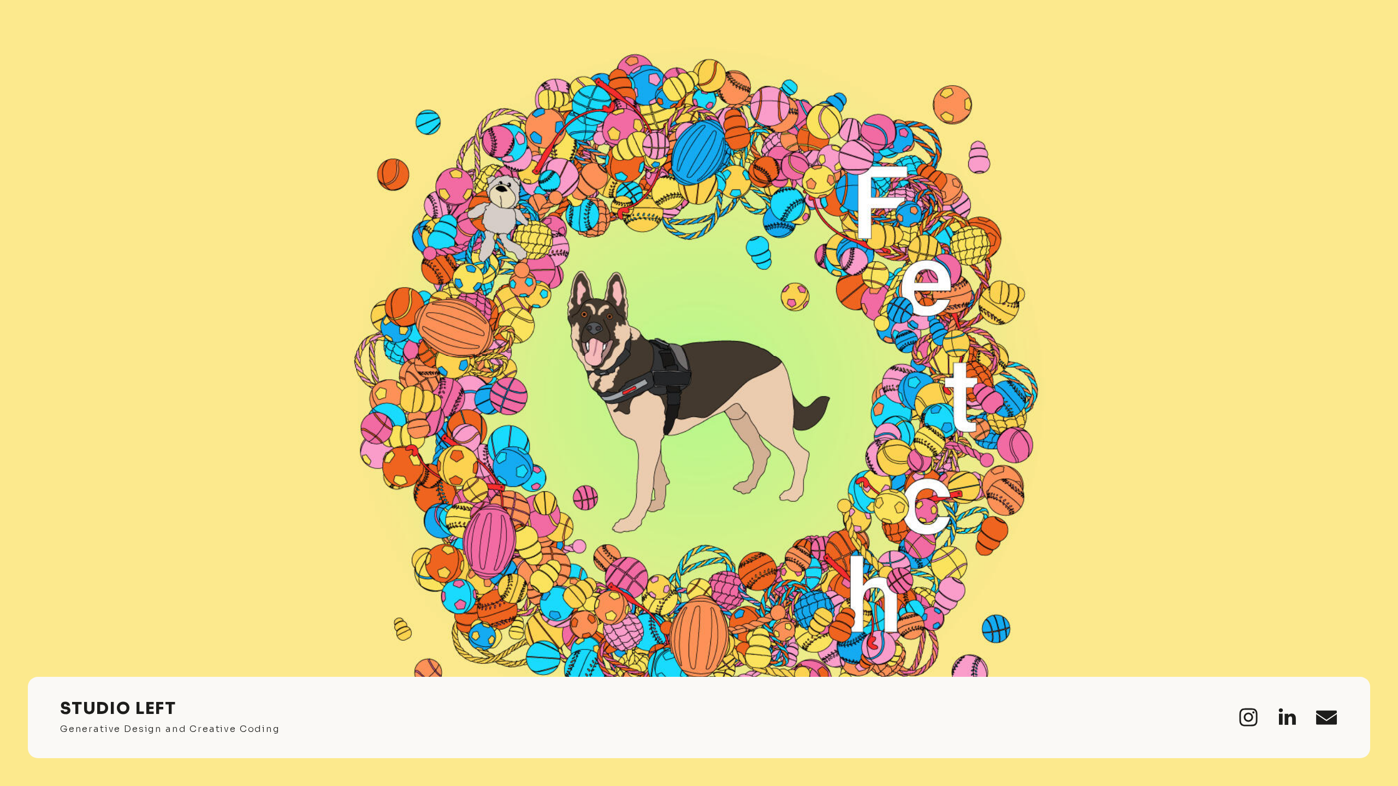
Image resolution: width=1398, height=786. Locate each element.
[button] (1248, 717)
